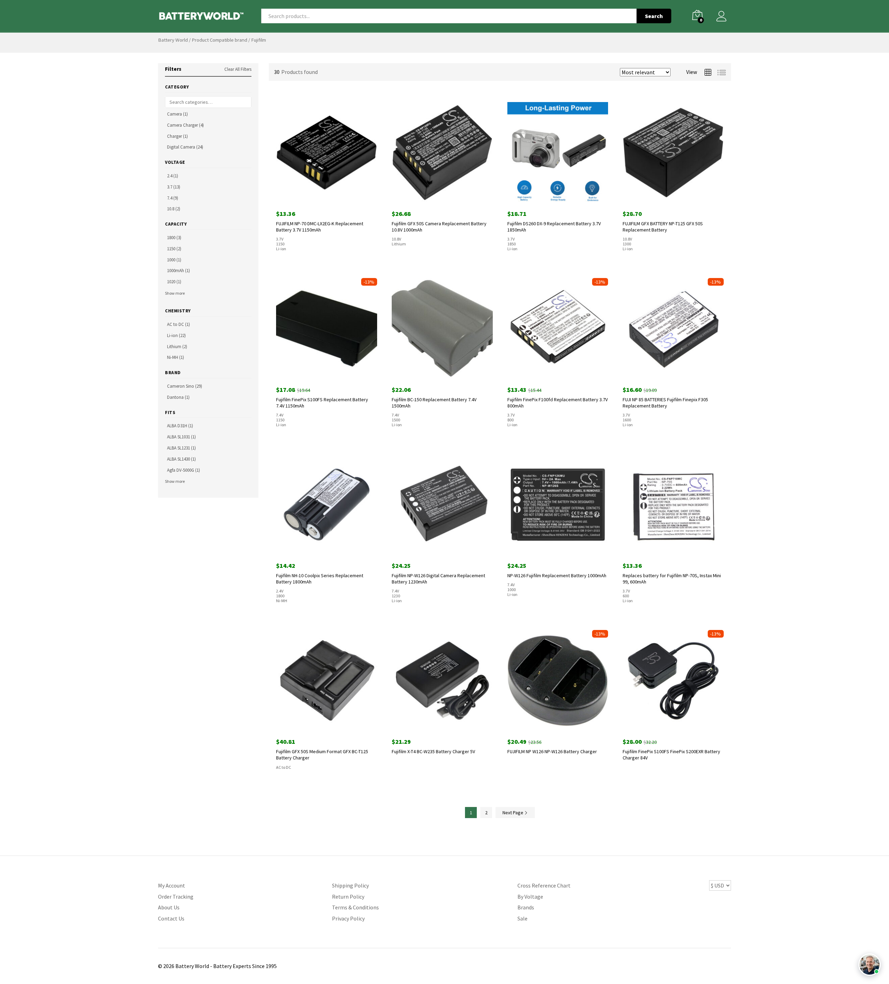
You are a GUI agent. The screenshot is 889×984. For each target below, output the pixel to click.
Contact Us (171, 918)
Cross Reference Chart (544, 885)
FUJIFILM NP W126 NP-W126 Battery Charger (552, 751)
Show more (175, 293)
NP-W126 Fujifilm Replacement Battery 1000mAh (556, 575)
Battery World (173, 40)
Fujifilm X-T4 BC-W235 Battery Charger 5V (433, 751)
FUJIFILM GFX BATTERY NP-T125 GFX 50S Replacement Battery (663, 226)
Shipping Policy (350, 885)
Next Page (513, 812)
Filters (173, 69)
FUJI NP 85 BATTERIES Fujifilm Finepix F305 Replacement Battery (665, 402)
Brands (525, 907)
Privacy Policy (348, 918)
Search (654, 15)
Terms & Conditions (355, 907)
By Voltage (530, 896)
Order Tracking (175, 896)
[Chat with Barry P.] (869, 964)
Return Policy (348, 896)
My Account (171, 885)
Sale (522, 918)
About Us (169, 907)
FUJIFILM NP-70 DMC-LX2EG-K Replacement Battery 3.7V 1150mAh (319, 226)
